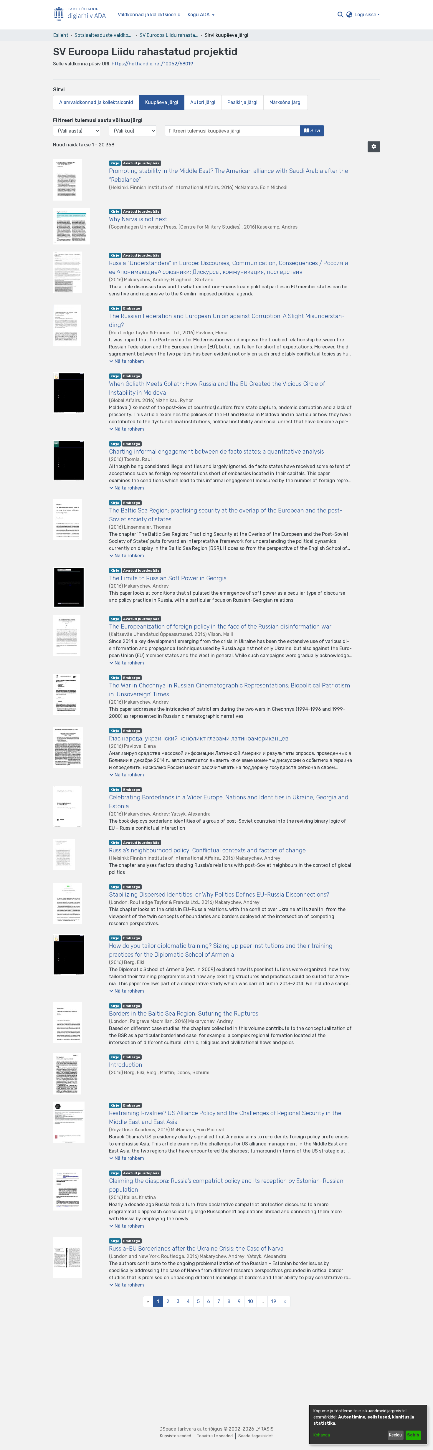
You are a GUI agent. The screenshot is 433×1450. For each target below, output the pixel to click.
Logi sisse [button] (366, 14)
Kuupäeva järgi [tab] (161, 102)
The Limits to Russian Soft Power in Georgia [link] (168, 578)
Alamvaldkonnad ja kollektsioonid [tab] (96, 102)
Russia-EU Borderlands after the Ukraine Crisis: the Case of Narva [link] (196, 1248)
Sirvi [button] (314, 130)
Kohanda (321, 1435)
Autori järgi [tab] (202, 102)
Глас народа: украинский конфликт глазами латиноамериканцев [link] (198, 738)
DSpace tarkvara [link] (177, 1429)
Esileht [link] (60, 35)
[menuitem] (200, 14)
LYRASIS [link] (264, 1429)
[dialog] (368, 1424)
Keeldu (395, 1435)
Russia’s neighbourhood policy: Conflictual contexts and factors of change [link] (207, 850)
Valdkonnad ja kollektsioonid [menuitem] (149, 14)
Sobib (413, 1435)
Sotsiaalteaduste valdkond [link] (104, 35)
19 (273, 1301)
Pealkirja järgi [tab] (242, 102)
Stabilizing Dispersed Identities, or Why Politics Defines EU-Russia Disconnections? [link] (219, 894)
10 (250, 1301)
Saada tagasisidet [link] (255, 1436)
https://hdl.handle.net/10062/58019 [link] (152, 64)
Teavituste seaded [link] (215, 1436)
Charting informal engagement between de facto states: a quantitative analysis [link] (216, 451)
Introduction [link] (125, 1064)
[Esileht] (82, 15)
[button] (340, 14)
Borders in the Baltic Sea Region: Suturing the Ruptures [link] (183, 1013)
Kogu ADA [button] (199, 14)
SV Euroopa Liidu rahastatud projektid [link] (169, 35)
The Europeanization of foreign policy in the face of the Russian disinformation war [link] (220, 626)
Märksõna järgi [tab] (286, 102)
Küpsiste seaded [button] (175, 1436)
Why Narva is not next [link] (138, 219)
